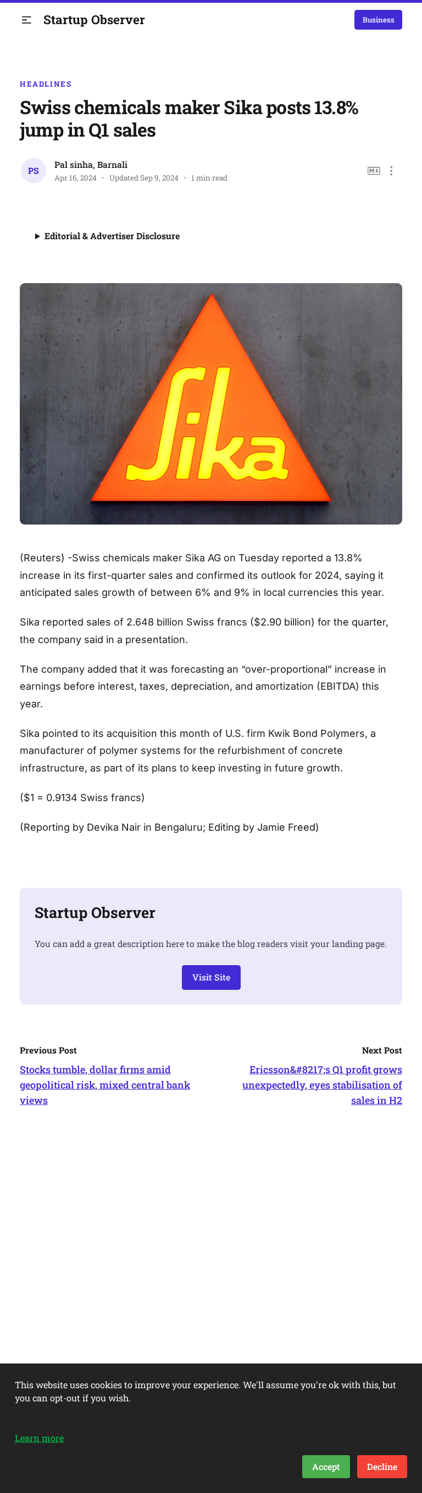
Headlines (46, 84)
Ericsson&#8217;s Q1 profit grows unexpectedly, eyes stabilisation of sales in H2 (322, 1085)
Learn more (39, 1438)
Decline (382, 1466)
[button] (26, 20)
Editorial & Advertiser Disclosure (112, 235)
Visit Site (211, 977)
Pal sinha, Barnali (90, 164)
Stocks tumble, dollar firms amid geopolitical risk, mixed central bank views (105, 1085)
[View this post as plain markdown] (374, 171)
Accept (326, 1466)
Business (379, 20)
